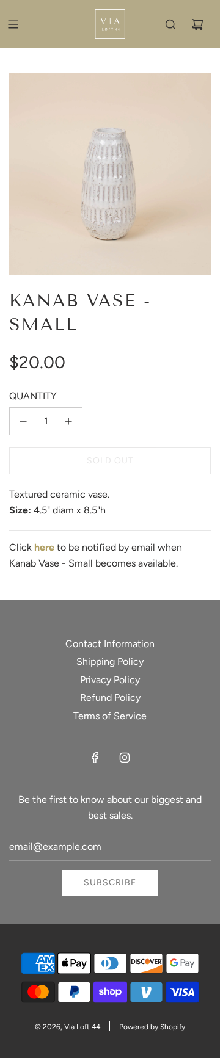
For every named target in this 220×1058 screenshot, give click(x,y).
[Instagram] (124, 757)
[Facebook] (95, 757)
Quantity (33, 396)
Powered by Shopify (152, 1027)
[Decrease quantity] (23, 421)
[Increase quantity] (68, 421)
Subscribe (110, 882)
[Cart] (197, 24)
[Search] (170, 24)
